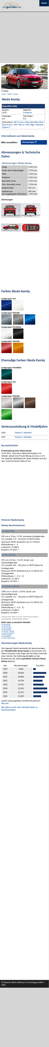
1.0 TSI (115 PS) (8, 555)
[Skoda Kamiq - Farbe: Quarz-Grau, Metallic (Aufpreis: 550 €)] (18, 408)
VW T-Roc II (19, 125)
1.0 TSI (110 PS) (6, 628)
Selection (28, 433)
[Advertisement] (24, 37)
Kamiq (16, 94)
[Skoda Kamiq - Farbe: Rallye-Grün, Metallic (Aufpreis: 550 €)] (6, 419)
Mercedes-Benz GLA (34, 122)
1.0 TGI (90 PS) (6, 636)
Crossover (27, 113)
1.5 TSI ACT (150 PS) (10, 587)
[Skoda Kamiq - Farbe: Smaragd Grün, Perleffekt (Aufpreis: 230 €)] (6, 379)
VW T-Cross (18, 122)
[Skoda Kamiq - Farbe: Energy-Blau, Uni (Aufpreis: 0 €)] (6, 310)
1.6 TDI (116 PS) (6, 635)
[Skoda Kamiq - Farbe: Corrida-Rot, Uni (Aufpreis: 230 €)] (6, 393)
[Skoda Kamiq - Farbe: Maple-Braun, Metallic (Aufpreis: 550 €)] (30, 408)
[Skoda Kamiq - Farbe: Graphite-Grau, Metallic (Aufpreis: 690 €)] (18, 324)
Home (4, 94)
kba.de (5, 703)
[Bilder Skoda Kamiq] (24, 88)
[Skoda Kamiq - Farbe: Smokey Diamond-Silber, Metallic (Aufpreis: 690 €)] (6, 324)
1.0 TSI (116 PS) (6, 630)
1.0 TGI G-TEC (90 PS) (8, 638)
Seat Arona (7, 125)
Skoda (10, 94)
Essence (18, 433)
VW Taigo (30, 125)
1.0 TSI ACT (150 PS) (7, 633)
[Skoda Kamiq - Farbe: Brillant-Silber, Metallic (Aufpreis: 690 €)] (6, 408)
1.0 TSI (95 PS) (8, 531)
